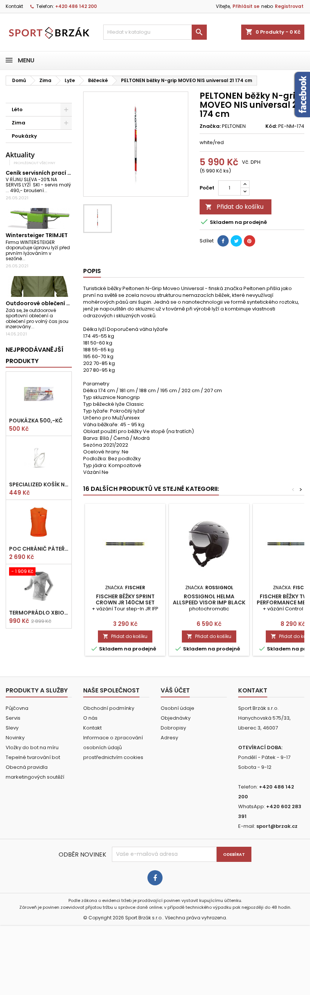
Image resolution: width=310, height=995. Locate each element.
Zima (18, 122)
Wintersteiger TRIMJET (37, 235)
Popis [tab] (92, 271)
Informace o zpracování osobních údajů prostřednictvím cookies (113, 747)
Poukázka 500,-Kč (36, 421)
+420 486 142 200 (76, 6)
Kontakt (14, 6)
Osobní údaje (177, 708)
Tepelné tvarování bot (33, 757)
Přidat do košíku (234, 206)
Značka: (210, 126)
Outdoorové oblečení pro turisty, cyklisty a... (67, 303)
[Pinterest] (249, 241)
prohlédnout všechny (34, 162)
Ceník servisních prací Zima (43, 173)
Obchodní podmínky (108, 708)
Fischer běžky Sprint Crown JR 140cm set (125, 599)
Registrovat (289, 6)
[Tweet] (236, 241)
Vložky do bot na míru (32, 747)
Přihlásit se (245, 6)
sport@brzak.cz (277, 826)
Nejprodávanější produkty (35, 355)
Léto (17, 109)
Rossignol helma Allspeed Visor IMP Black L (209, 602)
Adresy (169, 737)
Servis (13, 718)
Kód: (271, 126)
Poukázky (24, 136)
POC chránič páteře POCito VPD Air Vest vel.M (38, 549)
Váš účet (175, 690)
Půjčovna (17, 708)
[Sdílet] (223, 241)
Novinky (15, 737)
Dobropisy (173, 727)
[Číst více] (50, 190)
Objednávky (176, 718)
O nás (90, 718)
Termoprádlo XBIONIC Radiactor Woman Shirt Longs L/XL (38, 613)
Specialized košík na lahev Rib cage (38, 484)
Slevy (12, 727)
